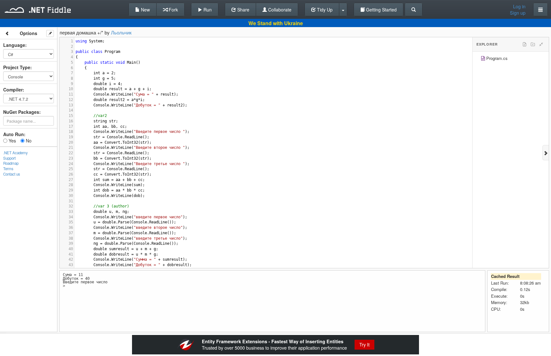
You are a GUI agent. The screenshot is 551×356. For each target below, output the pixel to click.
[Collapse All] (541, 44)
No (28, 140)
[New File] (524, 44)
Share (242, 9)
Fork (172, 9)
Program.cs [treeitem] (497, 58)
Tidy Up (324, 9)
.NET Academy (15, 152)
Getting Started (381, 9)
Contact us (11, 174)
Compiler (13, 89)
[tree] (511, 59)
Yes (11, 140)
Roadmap (10, 163)
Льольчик (121, 32)
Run (207, 9)
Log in (519, 6)
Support (9, 158)
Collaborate (279, 9)
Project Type (16, 67)
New (145, 9)
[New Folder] (533, 44)
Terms (8, 168)
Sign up (517, 13)
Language (14, 45)
